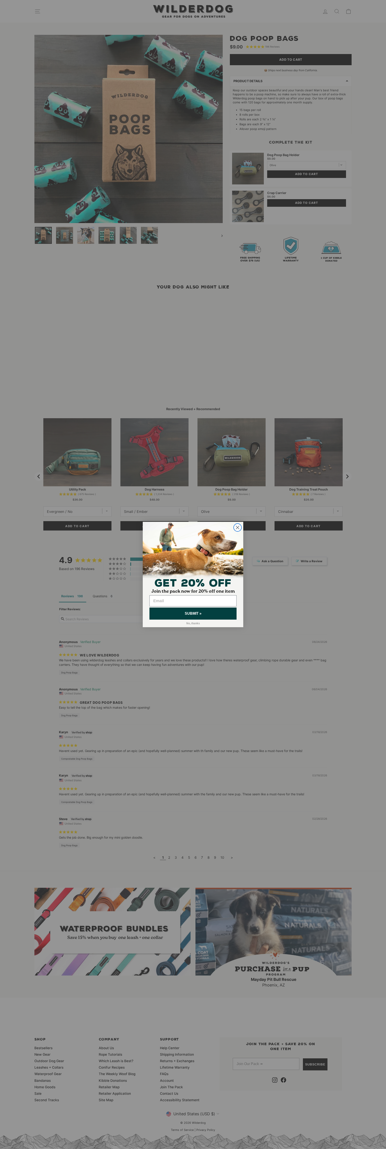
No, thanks (193, 623)
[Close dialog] (237, 527)
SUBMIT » (193, 613)
